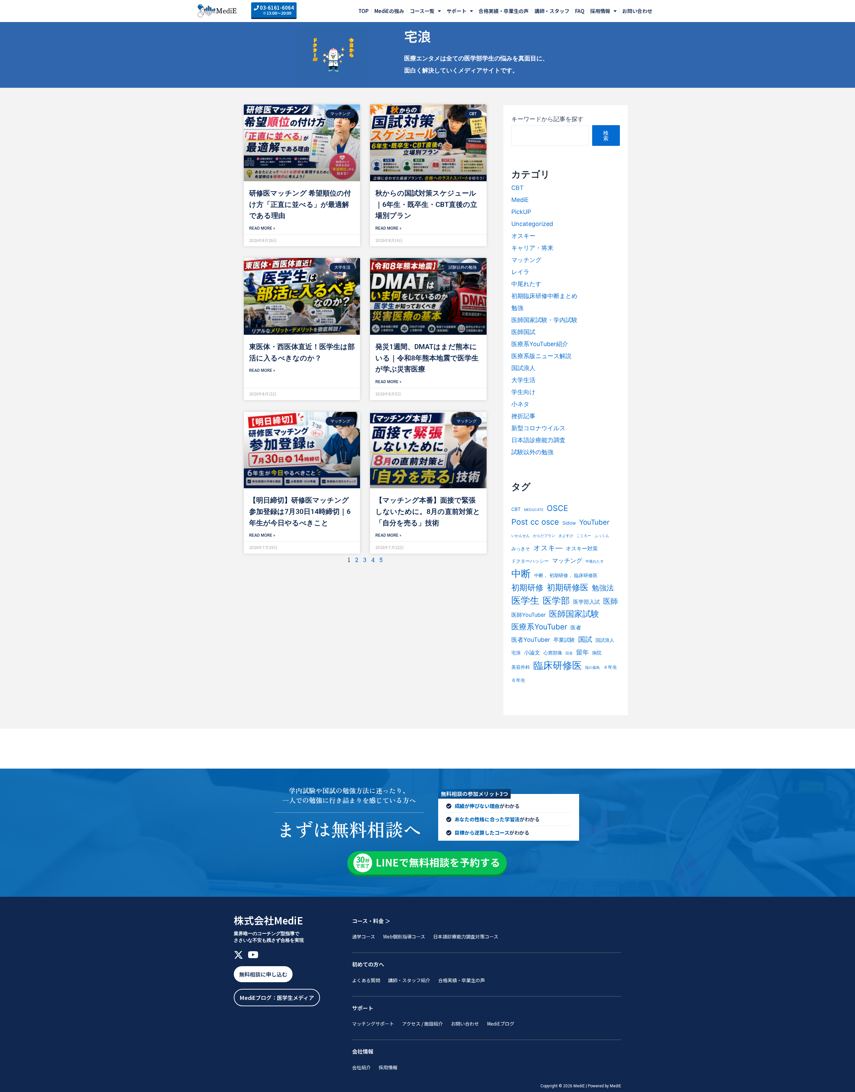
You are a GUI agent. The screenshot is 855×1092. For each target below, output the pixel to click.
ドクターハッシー (530, 561)
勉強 (517, 307)
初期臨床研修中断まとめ (544, 295)
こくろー (583, 536)
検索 (606, 135)
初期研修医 (567, 587)
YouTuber (594, 522)
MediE (520, 199)
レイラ (520, 271)
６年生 (518, 680)
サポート (457, 10)
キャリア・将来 (532, 247)
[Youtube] (253, 955)
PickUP (521, 211)
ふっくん (601, 536)
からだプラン (544, 536)
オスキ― (547, 548)
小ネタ (520, 403)
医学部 (556, 600)
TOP (363, 10)
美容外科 (520, 667)
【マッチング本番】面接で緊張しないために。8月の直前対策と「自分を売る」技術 (427, 511)
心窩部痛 (552, 652)
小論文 (532, 652)
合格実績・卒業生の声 (504, 10)
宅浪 (516, 652)
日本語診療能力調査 (538, 440)
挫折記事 (523, 416)
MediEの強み (389, 10)
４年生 (610, 667)
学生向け (523, 391)
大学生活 (523, 379)
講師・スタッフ (551, 10)
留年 (582, 652)
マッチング (526, 259)
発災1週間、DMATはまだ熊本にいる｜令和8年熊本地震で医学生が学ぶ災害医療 (427, 358)
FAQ (579, 10)
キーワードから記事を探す (547, 118)
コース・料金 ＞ (371, 921)
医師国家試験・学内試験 (544, 319)
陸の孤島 (592, 667)
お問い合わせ (637, 10)
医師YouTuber (528, 614)
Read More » (262, 228)
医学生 (525, 600)
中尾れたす (526, 283)
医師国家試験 (574, 614)
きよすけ (565, 536)
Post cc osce (535, 522)
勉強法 (603, 587)
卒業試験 (564, 639)
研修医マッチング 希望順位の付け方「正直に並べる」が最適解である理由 (300, 204)
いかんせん (520, 536)
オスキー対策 (582, 548)
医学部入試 (586, 601)
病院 (597, 652)
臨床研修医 (557, 665)
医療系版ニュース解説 (541, 355)
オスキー (523, 235)
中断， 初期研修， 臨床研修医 (565, 575)
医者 (575, 627)
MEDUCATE (533, 510)
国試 (585, 639)
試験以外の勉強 (532, 452)
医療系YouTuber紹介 (539, 343)
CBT (517, 187)
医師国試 (523, 331)
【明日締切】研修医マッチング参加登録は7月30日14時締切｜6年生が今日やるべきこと (300, 511)
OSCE (557, 508)
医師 (610, 601)
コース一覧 (422, 10)
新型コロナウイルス (538, 428)
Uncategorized (532, 223)
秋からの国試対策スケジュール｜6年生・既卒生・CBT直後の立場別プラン (426, 204)
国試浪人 (523, 367)
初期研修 (527, 587)
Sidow (569, 523)
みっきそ (520, 548)
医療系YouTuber (539, 626)
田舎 (569, 653)
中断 (521, 573)
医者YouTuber (530, 639)
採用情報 (600, 10)
